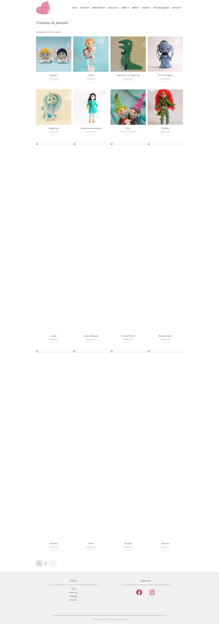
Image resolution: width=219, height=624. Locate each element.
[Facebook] (139, 592)
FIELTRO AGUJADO (161, 7)
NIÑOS (125, 7)
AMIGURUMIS (98, 7)
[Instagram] (152, 592)
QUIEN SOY (85, 7)
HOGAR (145, 7)
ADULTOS (112, 7)
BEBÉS (135, 7)
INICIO (75, 7)
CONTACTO (177, 7)
